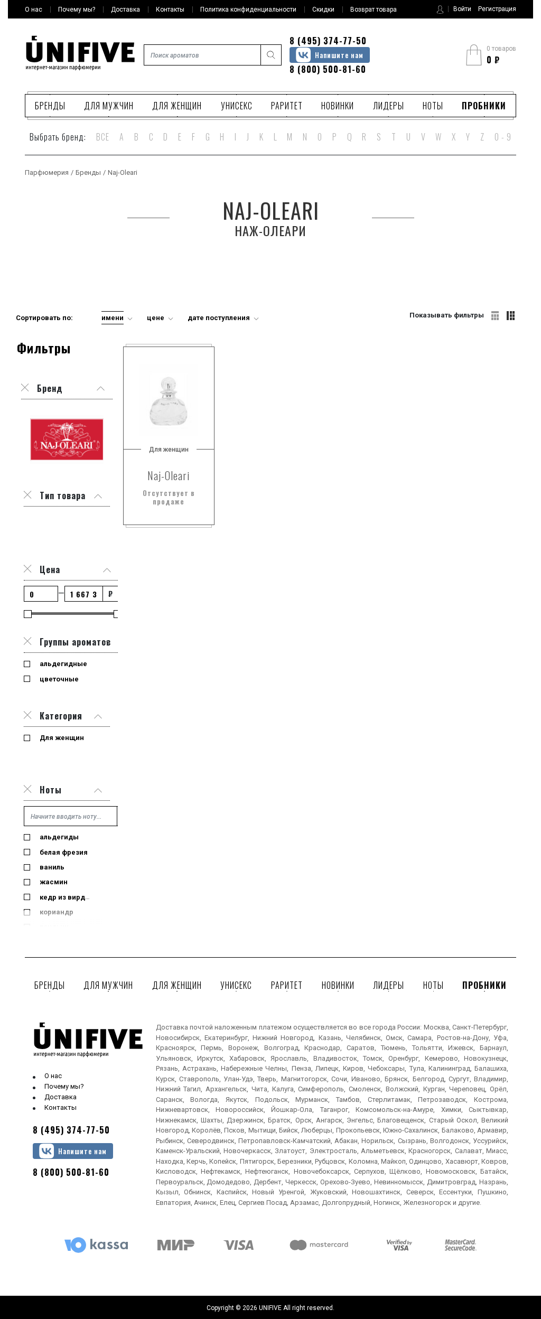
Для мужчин (109, 105)
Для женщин (177, 105)
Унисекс (237, 105)
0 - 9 (503, 136)
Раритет (287, 105)
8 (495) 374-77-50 (328, 40)
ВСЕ (102, 136)
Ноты (433, 105)
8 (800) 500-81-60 (328, 69)
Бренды (50, 105)
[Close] (27, 495)
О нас (53, 1076)
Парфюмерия (47, 172)
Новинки (337, 105)
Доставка (60, 1097)
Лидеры (388, 105)
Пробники (484, 105)
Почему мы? (64, 1086)
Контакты (60, 1107)
